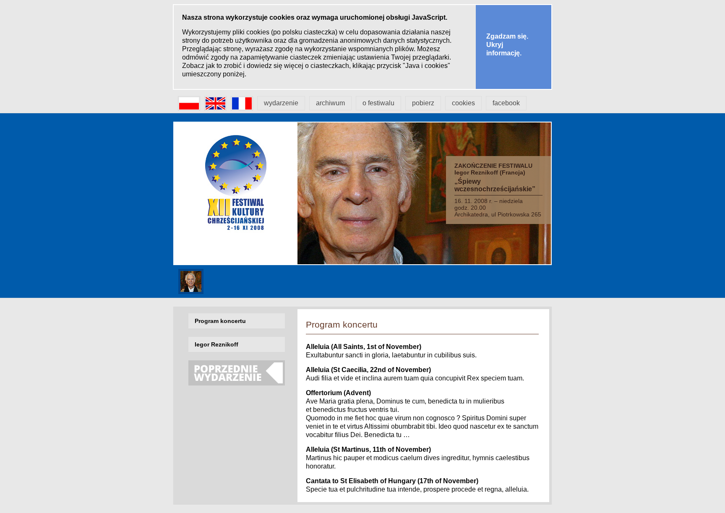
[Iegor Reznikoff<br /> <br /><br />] (190, 290)
